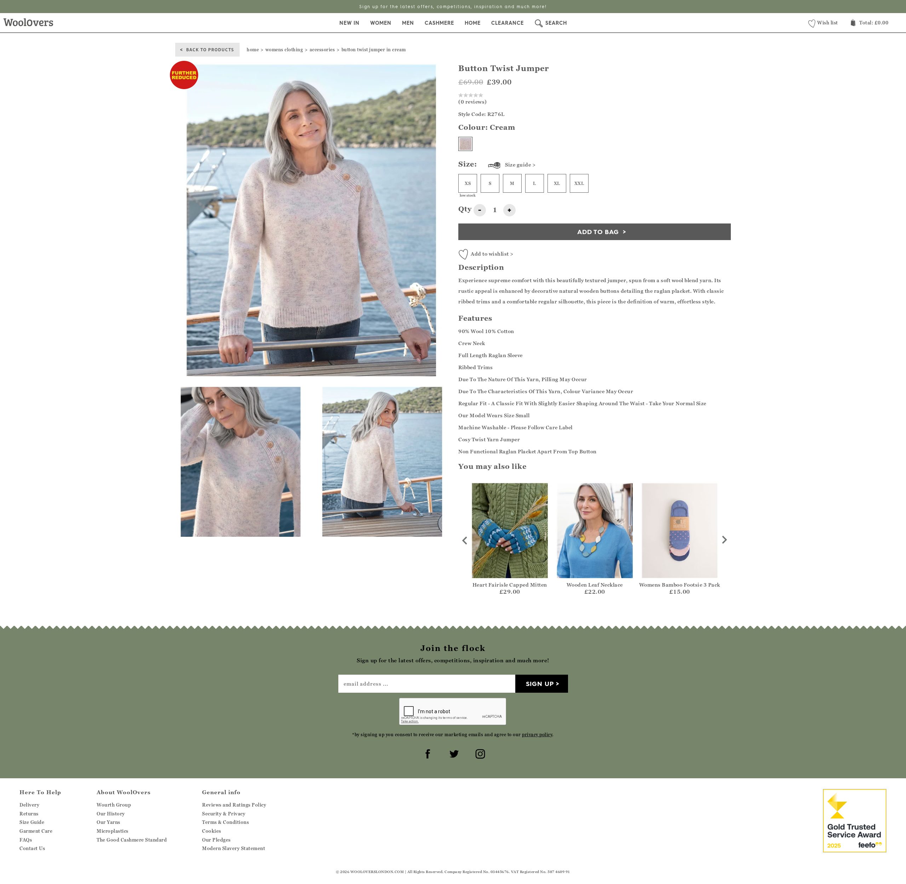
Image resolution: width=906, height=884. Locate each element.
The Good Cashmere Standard (132, 840)
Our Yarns (108, 822)
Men (408, 23)
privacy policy (537, 734)
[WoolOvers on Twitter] (453, 753)
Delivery (29, 805)
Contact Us (32, 848)
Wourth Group (114, 805)
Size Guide (31, 822)
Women (380, 23)
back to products (210, 49)
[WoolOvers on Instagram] (479, 753)
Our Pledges (216, 840)
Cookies (211, 831)
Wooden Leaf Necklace (595, 585)
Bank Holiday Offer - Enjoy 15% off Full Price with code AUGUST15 (453, 7)
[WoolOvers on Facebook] (427, 753)
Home (473, 23)
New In (349, 23)
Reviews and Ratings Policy (234, 805)
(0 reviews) (472, 102)
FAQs (25, 840)
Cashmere (439, 23)
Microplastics (112, 831)
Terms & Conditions (225, 822)
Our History (111, 813)
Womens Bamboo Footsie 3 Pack (679, 585)
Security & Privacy (223, 813)
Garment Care (35, 831)
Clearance (507, 23)
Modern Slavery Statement (233, 848)
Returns (29, 813)
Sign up (540, 683)
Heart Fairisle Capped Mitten (509, 585)
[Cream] (465, 144)
